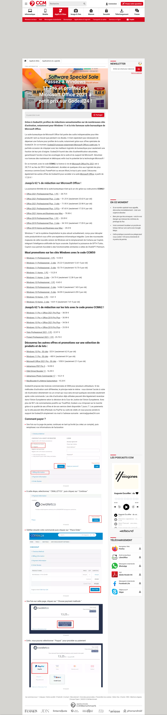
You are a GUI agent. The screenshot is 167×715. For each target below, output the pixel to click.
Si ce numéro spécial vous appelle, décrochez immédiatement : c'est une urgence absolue (127, 210)
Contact (66, 697)
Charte (123, 697)
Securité (106, 14)
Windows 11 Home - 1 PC (37, 272)
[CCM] (38, 4)
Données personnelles (87, 697)
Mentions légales (136, 697)
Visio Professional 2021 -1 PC (39, 332)
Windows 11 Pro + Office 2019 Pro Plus (43, 318)
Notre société (50, 697)
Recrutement (75, 697)
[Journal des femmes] (31, 711)
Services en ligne (115, 19)
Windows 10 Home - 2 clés (37, 302)
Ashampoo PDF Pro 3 (35, 366)
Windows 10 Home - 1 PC (37, 297)
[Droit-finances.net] (75, 711)
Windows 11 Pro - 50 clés (37, 356)
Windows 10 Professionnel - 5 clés (41, 292)
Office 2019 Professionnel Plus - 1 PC (42, 218)
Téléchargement (121, 14)
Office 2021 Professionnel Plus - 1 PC (42, 194)
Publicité (59, 697)
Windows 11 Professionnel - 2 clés (41, 263)
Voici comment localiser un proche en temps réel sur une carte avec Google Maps (127, 227)
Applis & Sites (60, 14)
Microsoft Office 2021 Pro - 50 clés (41, 361)
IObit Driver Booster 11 (36, 371)
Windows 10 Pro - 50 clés (37, 351)
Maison (91, 14)
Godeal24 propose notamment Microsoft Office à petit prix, (72, 145)
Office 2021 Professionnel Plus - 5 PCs (42, 208)
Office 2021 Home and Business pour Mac (44, 213)
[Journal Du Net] (45, 711)
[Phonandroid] (133, 711)
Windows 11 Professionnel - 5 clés (41, 268)
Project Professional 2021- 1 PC (40, 337)
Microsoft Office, (87, 174)
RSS (128, 697)
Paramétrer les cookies (103, 697)
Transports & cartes (99, 19)
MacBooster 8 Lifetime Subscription (41, 381)
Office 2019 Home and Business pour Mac (44, 228)
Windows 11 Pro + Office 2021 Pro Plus (43, 313)
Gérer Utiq (116, 697)
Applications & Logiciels (51, 61)
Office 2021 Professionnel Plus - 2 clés (42, 199)
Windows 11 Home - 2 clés (37, 277)
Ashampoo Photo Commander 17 (40, 376)
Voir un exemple (136, 73)
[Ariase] (114, 711)
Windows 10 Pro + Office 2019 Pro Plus (43, 327)
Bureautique (68, 19)
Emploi (131, 19)
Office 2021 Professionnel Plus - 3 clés (42, 204)
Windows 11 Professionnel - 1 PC (40, 258)
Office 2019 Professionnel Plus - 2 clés (42, 223)
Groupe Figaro (75, 699)
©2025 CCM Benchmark (89, 699)
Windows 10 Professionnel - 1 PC (40, 282)
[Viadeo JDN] (101, 711)
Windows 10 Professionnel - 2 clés (41, 287)
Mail (40, 19)
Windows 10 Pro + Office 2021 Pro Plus (43, 322)
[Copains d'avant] (88, 711)
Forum (137, 14)
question (133, 4)
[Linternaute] (60, 711)
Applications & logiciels (82, 19)
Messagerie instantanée (52, 19)
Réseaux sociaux (31, 19)
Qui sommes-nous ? (31, 697)
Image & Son (76, 14)
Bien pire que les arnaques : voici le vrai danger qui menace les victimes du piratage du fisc (127, 219)
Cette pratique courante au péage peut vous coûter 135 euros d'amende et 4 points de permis (127, 236)
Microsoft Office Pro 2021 (83, 164)
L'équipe (42, 697)
